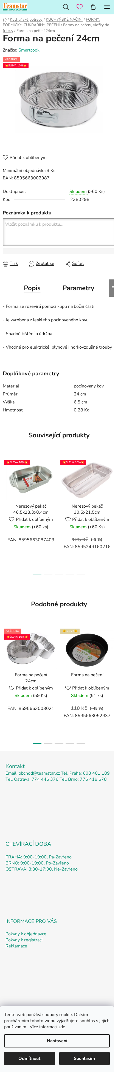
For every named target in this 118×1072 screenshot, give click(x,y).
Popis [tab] (32, 288)
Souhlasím (84, 1058)
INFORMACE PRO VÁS (31, 921)
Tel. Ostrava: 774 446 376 (31, 779)
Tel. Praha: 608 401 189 (85, 773)
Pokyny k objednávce (25, 934)
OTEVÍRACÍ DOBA (28, 844)
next (112, 484)
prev (5, 484)
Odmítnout (29, 1058)
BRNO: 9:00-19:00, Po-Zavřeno (37, 863)
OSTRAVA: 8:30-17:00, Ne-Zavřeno (41, 869)
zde (61, 1027)
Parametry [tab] (78, 288)
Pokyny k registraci (24, 940)
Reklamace (16, 946)
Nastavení (57, 1041)
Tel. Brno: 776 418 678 (83, 779)
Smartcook (29, 50)
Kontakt (15, 766)
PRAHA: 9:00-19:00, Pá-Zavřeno (38, 857)
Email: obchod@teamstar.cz (32, 773)
